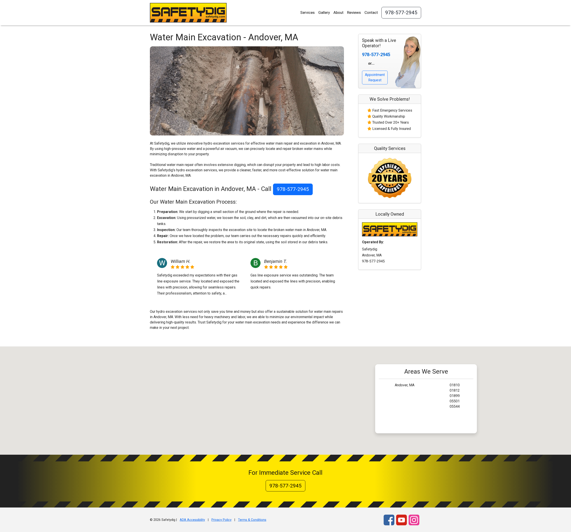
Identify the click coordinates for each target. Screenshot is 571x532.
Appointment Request (375, 77)
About (338, 12)
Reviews (354, 12)
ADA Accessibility (192, 520)
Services (307, 12)
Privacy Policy (221, 520)
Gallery (324, 12)
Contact (371, 12)
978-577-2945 (401, 12)
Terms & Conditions (252, 520)
